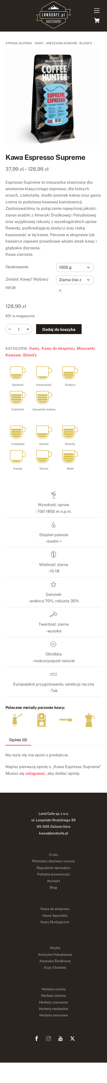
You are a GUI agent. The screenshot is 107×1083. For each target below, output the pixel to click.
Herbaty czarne (54, 989)
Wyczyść (60, 291)
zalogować (35, 773)
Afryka (55, 948)
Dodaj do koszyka (58, 329)
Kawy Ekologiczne (55, 922)
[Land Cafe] (53, 26)
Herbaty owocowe (53, 1015)
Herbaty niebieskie (53, 1009)
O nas (53, 855)
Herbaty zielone (53, 995)
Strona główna (18, 43)
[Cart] (97, 20)
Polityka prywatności (53, 874)
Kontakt (53, 881)
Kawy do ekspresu (58, 348)
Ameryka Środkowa (55, 961)
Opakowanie (16, 266)
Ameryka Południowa (55, 954)
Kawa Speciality (55, 915)
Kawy (39, 43)
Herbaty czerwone (53, 1002)
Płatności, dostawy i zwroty (53, 861)
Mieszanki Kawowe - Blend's (69, 43)
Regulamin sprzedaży (54, 868)
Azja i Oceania (55, 967)
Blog (53, 887)
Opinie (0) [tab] (18, 739)
